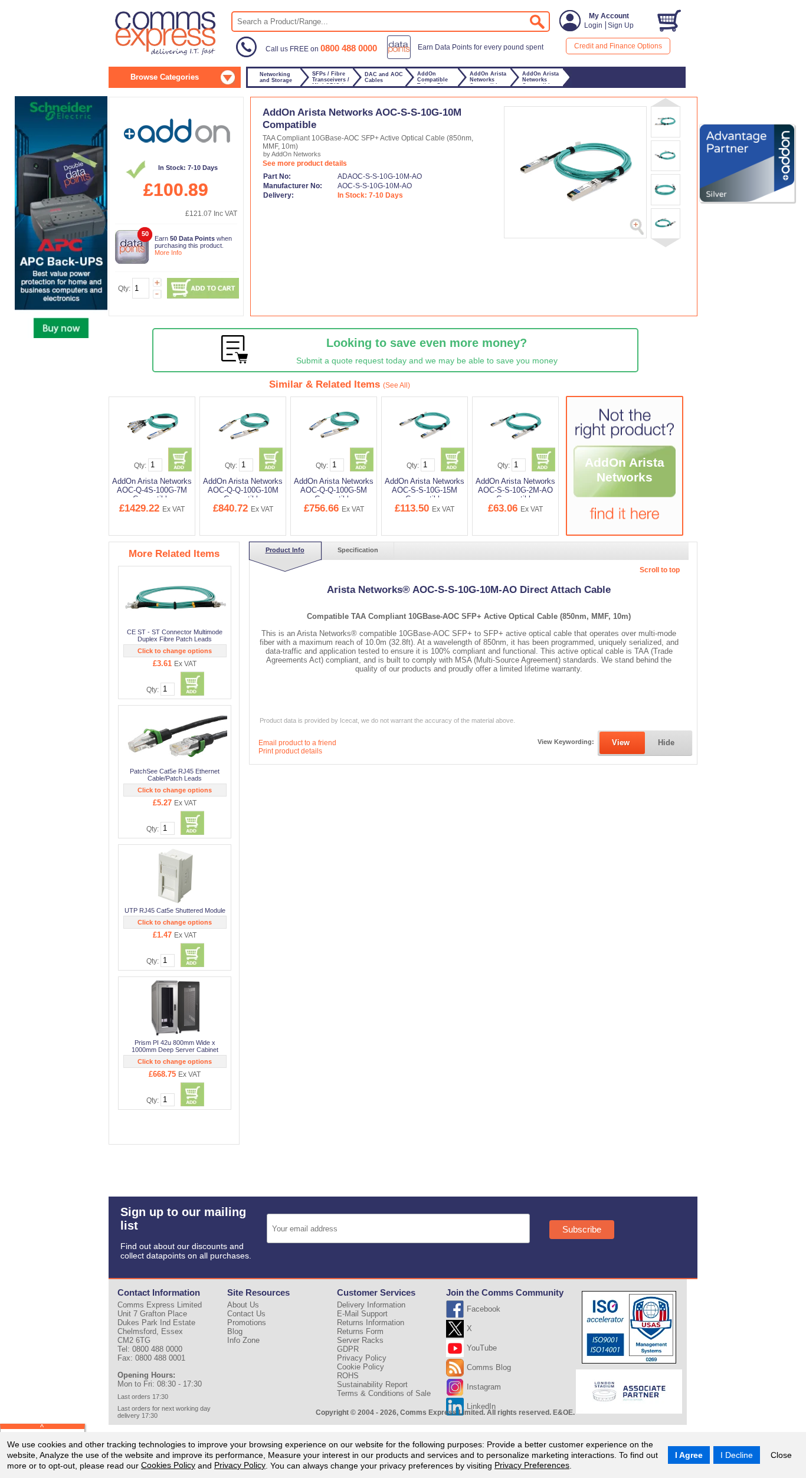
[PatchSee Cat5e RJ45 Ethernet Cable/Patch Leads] (175, 736)
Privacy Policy (240, 1465)
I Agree (689, 1455)
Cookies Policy (168, 1465)
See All (396, 385)
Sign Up (621, 25)
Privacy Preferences (531, 1465)
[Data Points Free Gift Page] (467, 57)
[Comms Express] (166, 54)
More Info (168, 252)
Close (781, 1455)
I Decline (736, 1455)
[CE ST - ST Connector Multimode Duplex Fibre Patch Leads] (175, 597)
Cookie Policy (360, 1366)
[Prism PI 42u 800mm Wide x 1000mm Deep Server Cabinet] (175, 1008)
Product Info (285, 549)
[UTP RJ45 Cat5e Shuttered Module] (176, 875)
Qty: (124, 288)
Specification (358, 549)
